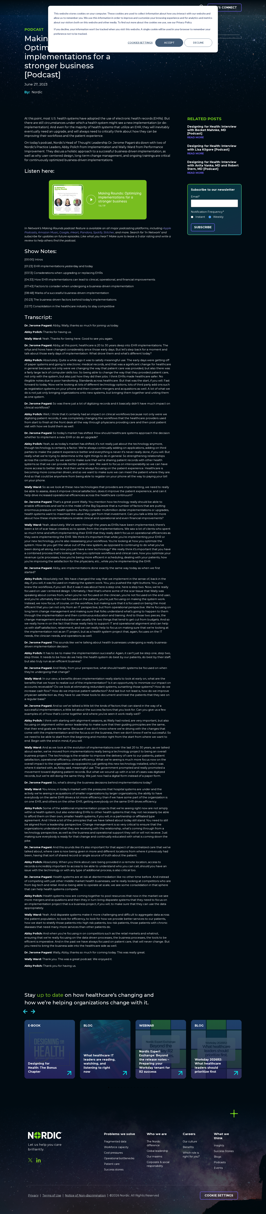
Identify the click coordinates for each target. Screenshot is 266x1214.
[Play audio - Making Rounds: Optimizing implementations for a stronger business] (91, 199)
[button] (25, 1011)
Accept (169, 42)
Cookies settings (140, 42)
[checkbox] (214, 218)
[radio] (198, 218)
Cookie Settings (219, 1195)
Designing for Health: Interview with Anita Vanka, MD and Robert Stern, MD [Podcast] (212, 165)
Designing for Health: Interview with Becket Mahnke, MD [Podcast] (211, 130)
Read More (195, 137)
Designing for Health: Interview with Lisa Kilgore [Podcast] (211, 147)
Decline (198, 42)
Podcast (34, 29)
